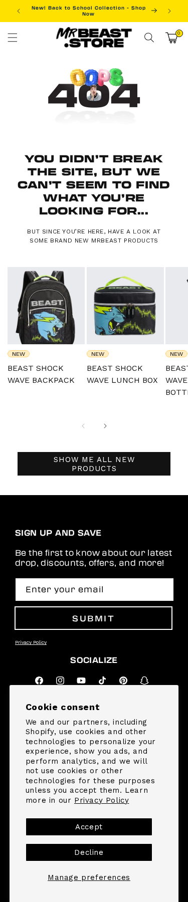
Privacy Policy (101, 800)
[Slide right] (105, 426)
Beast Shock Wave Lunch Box (122, 374)
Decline (88, 852)
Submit (93, 618)
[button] (13, 38)
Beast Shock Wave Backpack (41, 374)
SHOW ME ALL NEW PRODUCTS (94, 464)
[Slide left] (83, 426)
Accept (89, 826)
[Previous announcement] (19, 11)
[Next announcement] (169, 11)
